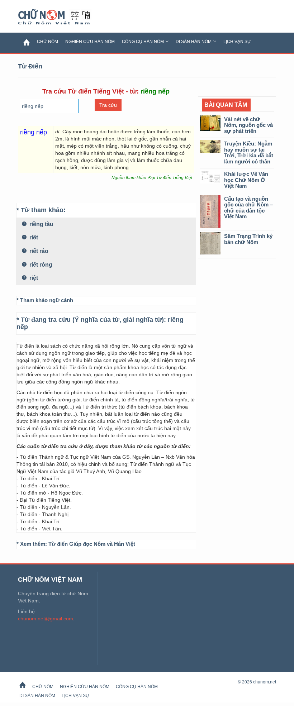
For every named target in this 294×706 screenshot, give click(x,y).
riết (33, 237)
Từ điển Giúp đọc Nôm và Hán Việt (91, 544)
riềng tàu (40, 224)
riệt (33, 278)
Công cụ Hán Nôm (143, 41)
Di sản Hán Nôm (194, 41)
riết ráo (38, 251)
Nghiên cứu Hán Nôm (90, 41)
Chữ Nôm (63, 17)
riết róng (40, 265)
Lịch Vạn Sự (237, 41)
